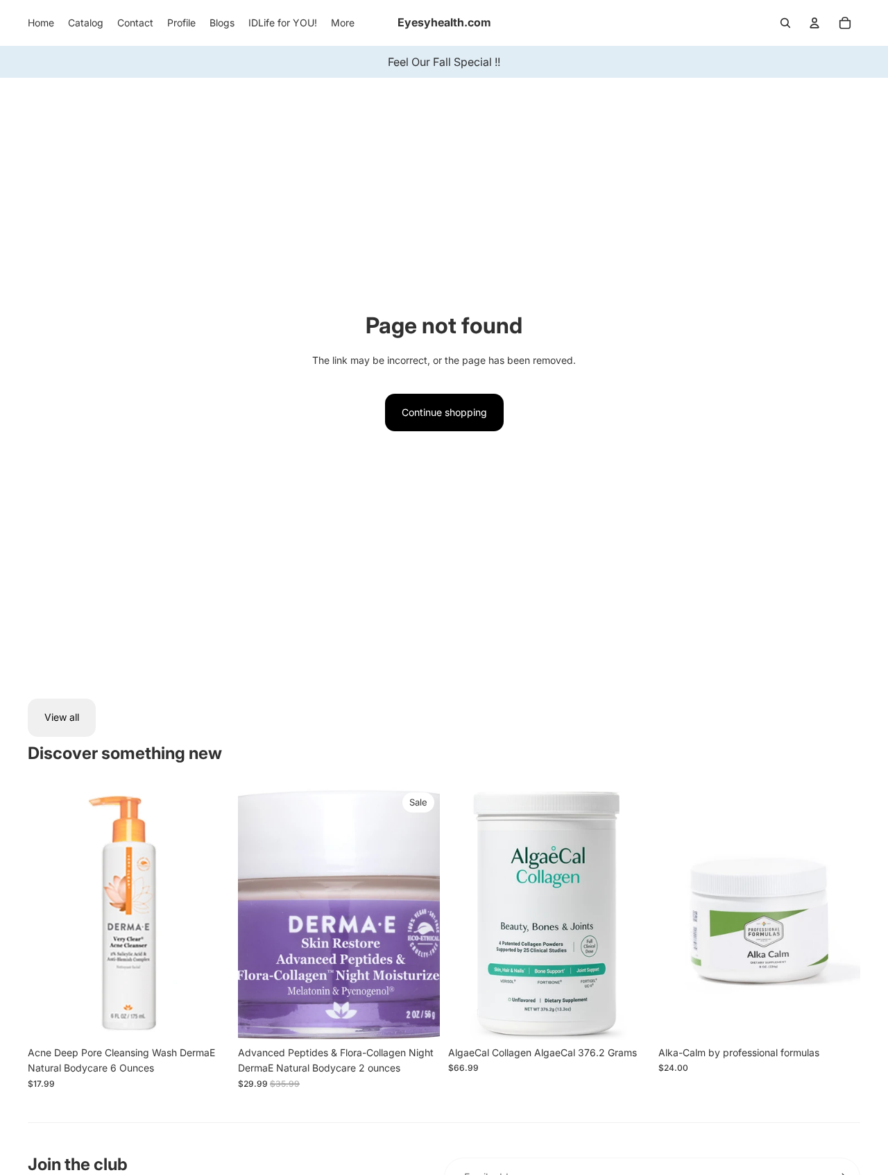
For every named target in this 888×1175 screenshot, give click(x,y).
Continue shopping (444, 412)
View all (61, 717)
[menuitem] (41, 23)
